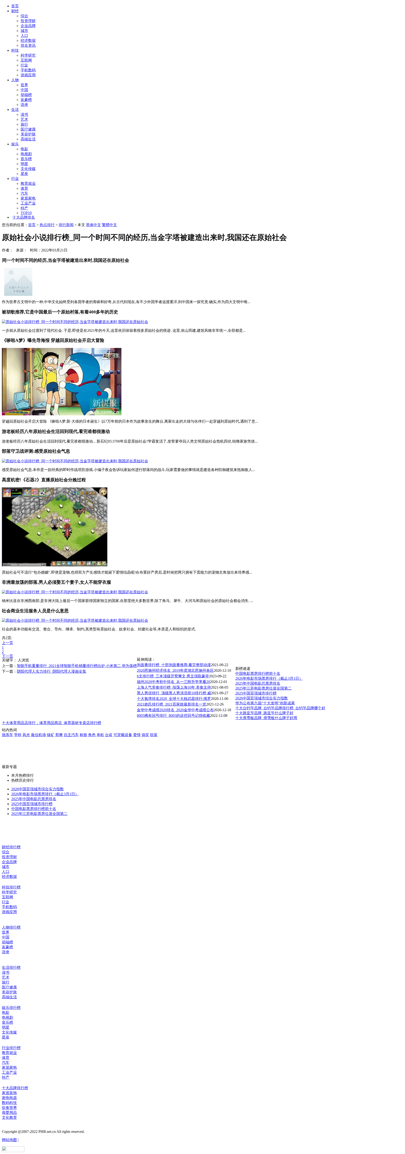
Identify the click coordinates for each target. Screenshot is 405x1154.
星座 (24, 174)
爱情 (137, 735)
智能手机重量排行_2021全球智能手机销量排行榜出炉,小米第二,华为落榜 (77, 666)
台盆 (108, 735)
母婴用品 (9, 1113)
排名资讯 (28, 45)
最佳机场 (38, 735)
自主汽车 (71, 735)
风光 (26, 735)
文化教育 (9, 1117)
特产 (24, 208)
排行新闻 (66, 225)
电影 (24, 149)
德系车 (7, 735)
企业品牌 (28, 26)
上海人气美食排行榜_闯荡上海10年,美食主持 (174, 687)
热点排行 (47, 225)
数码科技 (9, 1103)
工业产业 (28, 203)
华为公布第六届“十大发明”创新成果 (265, 703)
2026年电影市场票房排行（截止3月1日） (269, 678)
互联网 (26, 60)
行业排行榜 (11, 1048)
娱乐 (15, 144)
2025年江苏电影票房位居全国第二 (263, 688)
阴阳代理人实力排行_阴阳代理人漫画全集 (51, 671)
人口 (24, 36)
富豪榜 (26, 100)
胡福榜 (26, 95)
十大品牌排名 (23, 217)
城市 (24, 31)
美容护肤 (28, 134)
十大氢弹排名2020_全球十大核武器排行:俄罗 (174, 699)
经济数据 (28, 40)
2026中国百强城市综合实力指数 (261, 698)
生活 (15, 110)
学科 (18, 735)
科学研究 (28, 55)
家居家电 (28, 198)
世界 (24, 85)
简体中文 (93, 225)
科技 (15, 50)
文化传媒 (28, 169)
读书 (24, 114)
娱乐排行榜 (11, 1008)
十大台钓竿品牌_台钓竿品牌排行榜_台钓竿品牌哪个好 (280, 708)
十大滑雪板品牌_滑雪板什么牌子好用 (266, 718)
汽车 (24, 193)
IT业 (24, 65)
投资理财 (28, 21)
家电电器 (9, 1098)
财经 (15, 11)
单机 (100, 735)
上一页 (7, 643)
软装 (154, 735)
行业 (15, 179)
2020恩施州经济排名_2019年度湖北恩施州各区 (175, 670)
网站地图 (9, 1140)
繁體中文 (109, 225)
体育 (24, 188)
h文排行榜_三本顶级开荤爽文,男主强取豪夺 (173, 676)
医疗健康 (28, 129)
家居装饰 (9, 1093)
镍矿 (50, 735)
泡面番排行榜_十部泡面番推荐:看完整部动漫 (174, 665)
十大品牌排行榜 (15, 1088)
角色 (92, 735)
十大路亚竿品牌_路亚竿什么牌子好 (264, 713)
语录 (24, 105)
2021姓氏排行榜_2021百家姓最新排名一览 (171, 704)
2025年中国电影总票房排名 (257, 683)
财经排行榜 (11, 847)
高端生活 (28, 139)
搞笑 (145, 735)
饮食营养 (9, 1108)
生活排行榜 (11, 967)
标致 (83, 735)
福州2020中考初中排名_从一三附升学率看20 (173, 682)
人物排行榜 (11, 927)
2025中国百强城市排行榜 (256, 693)
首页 (15, 6)
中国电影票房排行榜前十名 (257, 673)
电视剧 (26, 154)
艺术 (24, 119)
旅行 (24, 124)
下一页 (7, 656)
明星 (24, 164)
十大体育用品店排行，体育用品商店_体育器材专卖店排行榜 (51, 723)
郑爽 (59, 735)
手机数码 (28, 70)
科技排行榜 (11, 887)
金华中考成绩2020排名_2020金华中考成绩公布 (175, 710)
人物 (15, 80)
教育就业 (28, 183)
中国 (24, 90)
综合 (24, 16)
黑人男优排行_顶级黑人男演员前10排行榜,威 (174, 693)
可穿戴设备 (122, 735)
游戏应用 (28, 75)
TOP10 (26, 213)
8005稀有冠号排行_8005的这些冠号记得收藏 (173, 716)
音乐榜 (26, 159)
